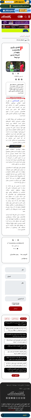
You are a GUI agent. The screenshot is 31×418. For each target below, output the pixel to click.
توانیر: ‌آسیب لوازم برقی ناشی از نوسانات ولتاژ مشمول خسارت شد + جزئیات (16, 341)
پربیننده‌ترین (15, 319)
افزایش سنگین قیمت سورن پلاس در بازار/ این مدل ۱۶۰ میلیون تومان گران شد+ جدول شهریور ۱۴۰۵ (15, 365)
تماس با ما (21, 385)
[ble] (7, 398)
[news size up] (16, 79)
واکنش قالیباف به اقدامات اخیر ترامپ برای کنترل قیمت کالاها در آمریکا (17, 353)
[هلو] (15, 98)
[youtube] (12, 398)
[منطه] (15, 26)
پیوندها (15, 385)
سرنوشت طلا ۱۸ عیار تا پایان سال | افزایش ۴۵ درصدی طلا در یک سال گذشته (16, 335)
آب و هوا (9, 385)
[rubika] (9, 398)
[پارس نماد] (15, 30)
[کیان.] (15, 10)
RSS (20, 389)
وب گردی (7, 319)
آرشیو (16, 375)
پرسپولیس (24, 258)
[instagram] (14, 398)
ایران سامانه (12, 410)
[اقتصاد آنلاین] (6, 16)
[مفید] (15, 415)
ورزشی (27, 36)
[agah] (15, 2)
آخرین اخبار (23, 319)
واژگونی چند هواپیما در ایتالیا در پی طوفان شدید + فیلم (17, 347)
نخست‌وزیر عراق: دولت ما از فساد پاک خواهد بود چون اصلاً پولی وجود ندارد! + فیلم (16, 358)
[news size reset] (19, 79)
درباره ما (27, 385)
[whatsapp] (19, 398)
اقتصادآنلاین (15, 101)
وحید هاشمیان (14, 254)
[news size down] (22, 79)
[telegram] (22, 398)
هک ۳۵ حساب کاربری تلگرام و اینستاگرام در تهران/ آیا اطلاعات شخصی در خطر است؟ (16, 370)
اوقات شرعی (26, 389)
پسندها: (14, 248)
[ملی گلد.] (15, 6)
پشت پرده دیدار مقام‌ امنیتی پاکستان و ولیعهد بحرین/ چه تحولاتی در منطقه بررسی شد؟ (16, 329)
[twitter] (17, 398)
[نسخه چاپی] (13, 74)
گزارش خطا (14, 246)
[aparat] (24, 398)
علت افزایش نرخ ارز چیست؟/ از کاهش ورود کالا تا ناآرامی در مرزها (15, 324)
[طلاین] (15, 22)
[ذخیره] (18, 74)
